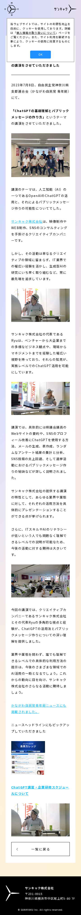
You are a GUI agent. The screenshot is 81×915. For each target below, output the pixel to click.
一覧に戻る (40, 849)
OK (40, 54)
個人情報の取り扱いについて (36, 33)
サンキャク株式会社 (27, 221)
